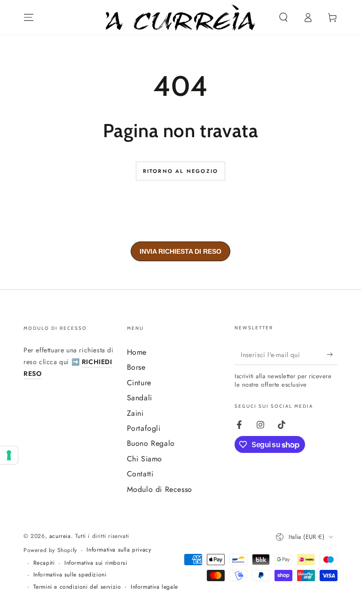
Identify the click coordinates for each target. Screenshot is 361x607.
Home (137, 352)
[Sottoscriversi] (332, 354)
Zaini (135, 413)
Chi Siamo (144, 458)
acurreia (60, 536)
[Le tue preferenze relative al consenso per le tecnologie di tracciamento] (9, 455)
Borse (136, 367)
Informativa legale (154, 587)
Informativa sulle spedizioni (70, 575)
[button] (283, 17)
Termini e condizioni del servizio (77, 587)
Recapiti (44, 563)
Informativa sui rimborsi (95, 563)
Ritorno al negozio (181, 171)
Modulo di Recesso (159, 489)
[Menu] (28, 17)
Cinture (139, 382)
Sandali (139, 397)
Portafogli (144, 428)
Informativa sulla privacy (118, 550)
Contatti (140, 473)
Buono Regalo (151, 443)
